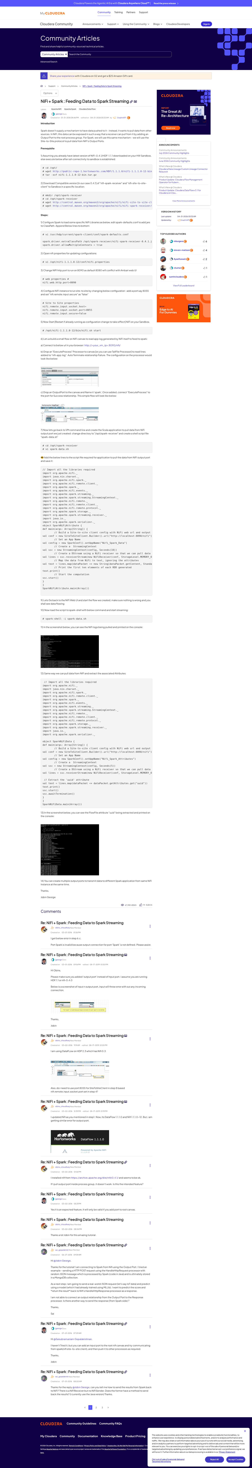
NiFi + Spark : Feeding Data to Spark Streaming (85, 101)
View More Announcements (183, 201)
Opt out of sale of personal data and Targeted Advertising (168, 1460)
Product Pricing (135, 1436)
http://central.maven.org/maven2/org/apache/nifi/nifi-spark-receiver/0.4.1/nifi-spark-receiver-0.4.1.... (128, 205)
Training (118, 12)
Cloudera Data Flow (87, 109)
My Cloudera (48, 1436)
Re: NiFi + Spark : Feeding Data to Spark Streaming (82, 922)
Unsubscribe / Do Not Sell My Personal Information (125, 1445)
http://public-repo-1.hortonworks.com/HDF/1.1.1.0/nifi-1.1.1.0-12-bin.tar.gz (107, 171)
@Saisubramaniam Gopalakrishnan (73, 1339)
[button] (70, 377)
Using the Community (135, 23)
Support (143, 12)
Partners (130, 12)
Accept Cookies (235, 1459)
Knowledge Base (111, 1436)
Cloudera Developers (178, 23)
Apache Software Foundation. (115, 1449)
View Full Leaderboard (183, 285)
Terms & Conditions (76, 1445)
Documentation (88, 1436)
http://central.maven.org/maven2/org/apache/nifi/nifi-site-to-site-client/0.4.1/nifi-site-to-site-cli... (128, 202)
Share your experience (62, 75)
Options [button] (47, 93)
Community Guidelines (81, 1423)
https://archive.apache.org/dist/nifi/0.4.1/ (94, 1177)
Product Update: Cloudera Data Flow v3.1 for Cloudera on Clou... (180, 191)
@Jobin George (62, 1260)
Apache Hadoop (52, 1449)
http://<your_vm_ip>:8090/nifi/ (102, 345)
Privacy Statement (227, 1452)
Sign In (206, 24)
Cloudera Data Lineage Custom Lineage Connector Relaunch (183, 170)
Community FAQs (110, 1423)
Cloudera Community (56, 24)
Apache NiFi (56, 109)
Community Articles (69, 86)
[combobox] (120, 54)
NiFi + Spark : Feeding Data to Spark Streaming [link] (102, 86)
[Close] (245, 1431)
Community (104, 12)
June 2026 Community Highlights (174, 161)
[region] (199, 1447)
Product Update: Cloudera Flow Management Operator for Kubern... (180, 180)
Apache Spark (70, 109)
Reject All (214, 1459)
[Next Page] (108, 1407)
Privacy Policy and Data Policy (95, 1445)
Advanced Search (48, 61)
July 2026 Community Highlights (174, 153)
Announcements (92, 23)
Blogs (156, 23)
